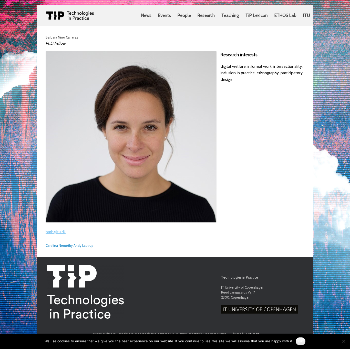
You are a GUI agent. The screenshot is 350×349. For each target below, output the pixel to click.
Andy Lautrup (84, 245)
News (146, 15)
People (184, 15)
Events (164, 15)
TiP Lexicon (256, 15)
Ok (300, 341)
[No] (343, 341)
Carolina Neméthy (59, 245)
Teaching (230, 15)
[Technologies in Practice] (70, 15)
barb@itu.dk (56, 231)
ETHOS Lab (285, 15)
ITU (306, 15)
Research (206, 15)
